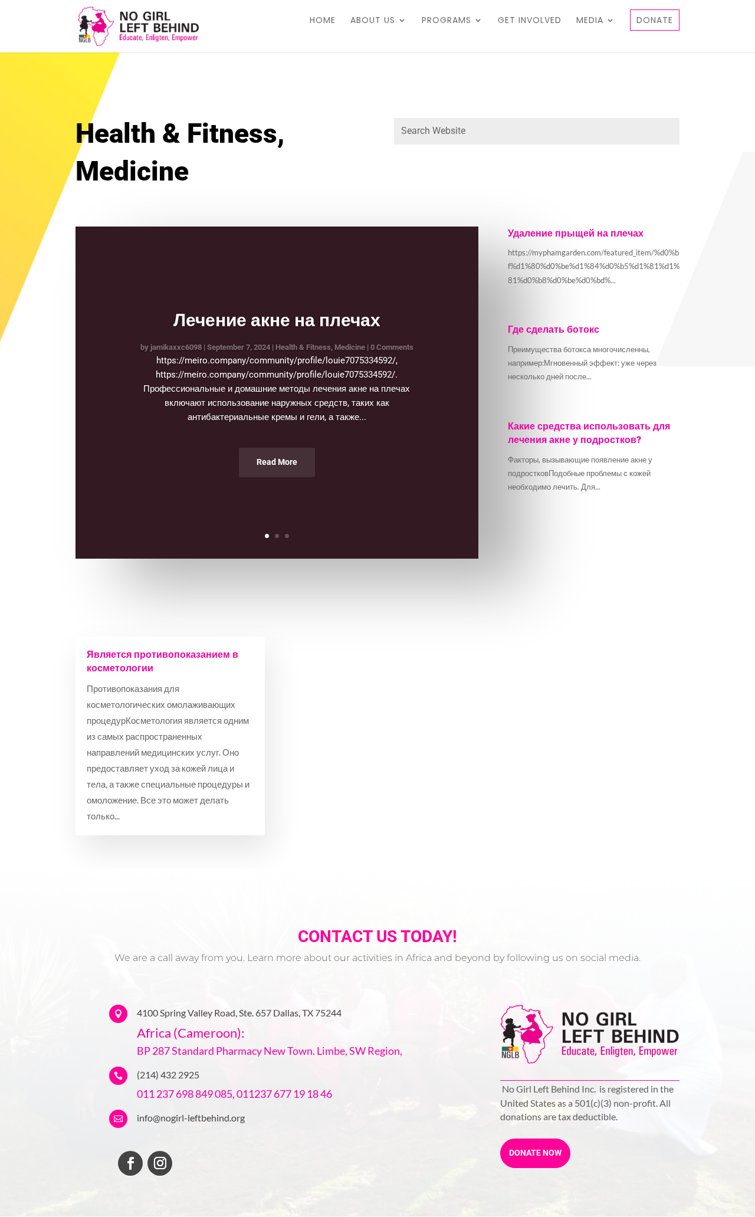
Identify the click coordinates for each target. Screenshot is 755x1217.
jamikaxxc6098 (176, 347)
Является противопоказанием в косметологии (162, 661)
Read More (277, 462)
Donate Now (535, 1152)
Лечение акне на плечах (276, 320)
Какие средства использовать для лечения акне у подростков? (589, 433)
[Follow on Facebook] (130, 1163)
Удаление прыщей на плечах (576, 234)
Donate (654, 20)
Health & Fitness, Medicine (320, 347)
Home (323, 21)
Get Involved (530, 21)
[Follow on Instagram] (159, 1163)
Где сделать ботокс (553, 330)
